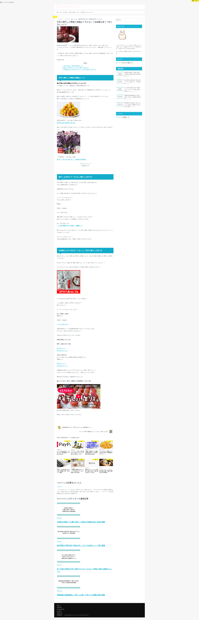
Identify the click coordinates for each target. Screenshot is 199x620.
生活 (59, 422)
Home (58, 605)
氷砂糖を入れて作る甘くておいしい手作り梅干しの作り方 (79, 69)
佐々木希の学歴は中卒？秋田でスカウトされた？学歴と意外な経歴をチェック (132, 89)
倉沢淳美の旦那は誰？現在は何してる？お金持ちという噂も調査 (132, 81)
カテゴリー (119, 62)
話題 (129, 6)
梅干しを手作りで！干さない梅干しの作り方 (75, 67)
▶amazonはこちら (62, 350)
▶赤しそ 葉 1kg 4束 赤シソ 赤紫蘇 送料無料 (71, 159)
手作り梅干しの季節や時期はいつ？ (72, 66)
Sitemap (135, 6)
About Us (122, 6)
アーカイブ (119, 117)
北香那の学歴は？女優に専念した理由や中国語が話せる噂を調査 (132, 74)
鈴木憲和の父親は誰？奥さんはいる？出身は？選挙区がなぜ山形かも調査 (132, 104)
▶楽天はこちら (61, 348)
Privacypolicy (60, 609)
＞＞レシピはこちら (62, 324)
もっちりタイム (75, 615)
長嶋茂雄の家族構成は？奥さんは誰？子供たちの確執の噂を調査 (132, 96)
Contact (141, 6)
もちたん (59, 486)
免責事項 (59, 615)
